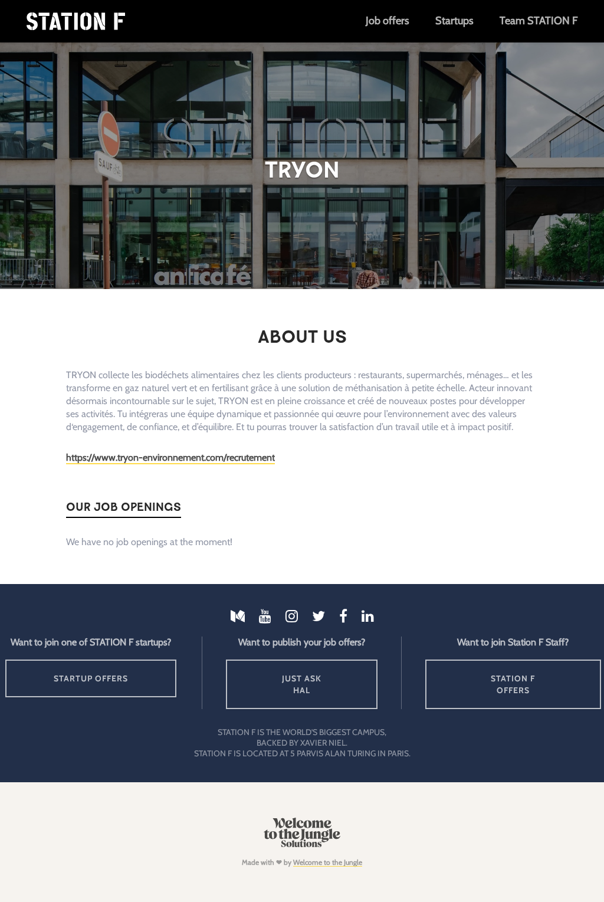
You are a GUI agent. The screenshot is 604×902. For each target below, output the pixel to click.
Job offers (387, 20)
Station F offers (513, 684)
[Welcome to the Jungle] (302, 844)
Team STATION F (538, 20)
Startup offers (91, 678)
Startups (454, 20)
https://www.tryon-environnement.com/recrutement (170, 457)
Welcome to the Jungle (327, 862)
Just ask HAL (301, 684)
